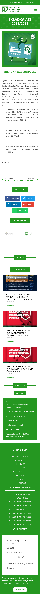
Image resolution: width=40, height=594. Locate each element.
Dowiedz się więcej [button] (21, 583)
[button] (35, 9)
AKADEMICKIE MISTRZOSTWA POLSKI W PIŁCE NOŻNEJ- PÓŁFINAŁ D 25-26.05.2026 (18, 333)
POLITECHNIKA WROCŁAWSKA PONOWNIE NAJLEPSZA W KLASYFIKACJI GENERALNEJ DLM (19, 297)
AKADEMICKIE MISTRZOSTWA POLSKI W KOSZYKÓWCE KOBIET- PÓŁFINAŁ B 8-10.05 (20, 369)
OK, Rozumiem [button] (20, 590)
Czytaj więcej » (10, 305)
